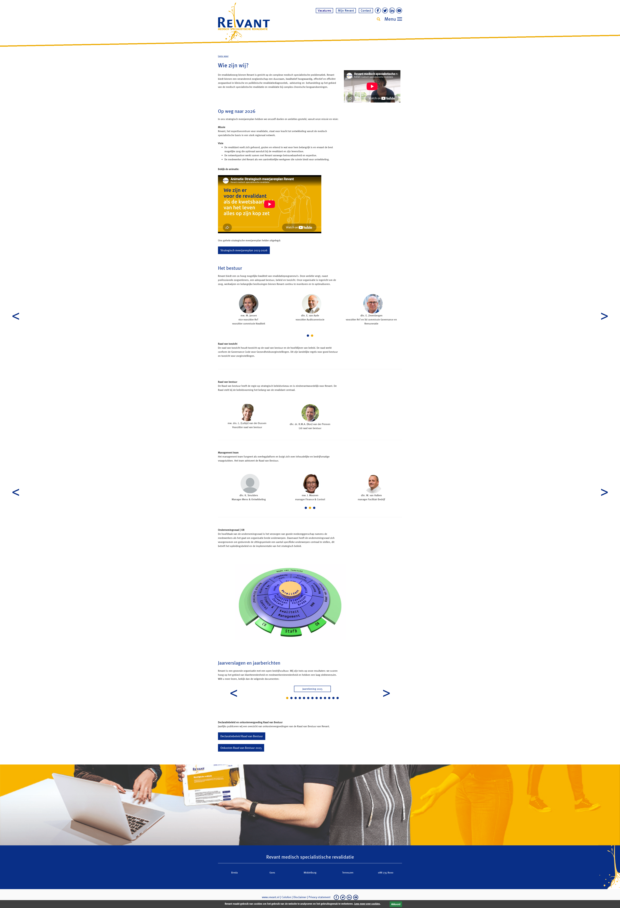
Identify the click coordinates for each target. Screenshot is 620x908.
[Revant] (244, 22)
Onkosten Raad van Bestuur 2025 (241, 747)
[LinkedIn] (391, 10)
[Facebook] (377, 10)
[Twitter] (384, 10)
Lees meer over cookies (367, 903)
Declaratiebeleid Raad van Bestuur (241, 736)
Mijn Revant (346, 10)
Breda (234, 872)
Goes (272, 872)
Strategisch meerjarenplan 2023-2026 (243, 250)
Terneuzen (347, 872)
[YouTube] (398, 10)
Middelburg (310, 872)
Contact (366, 10)
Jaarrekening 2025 (312, 688)
